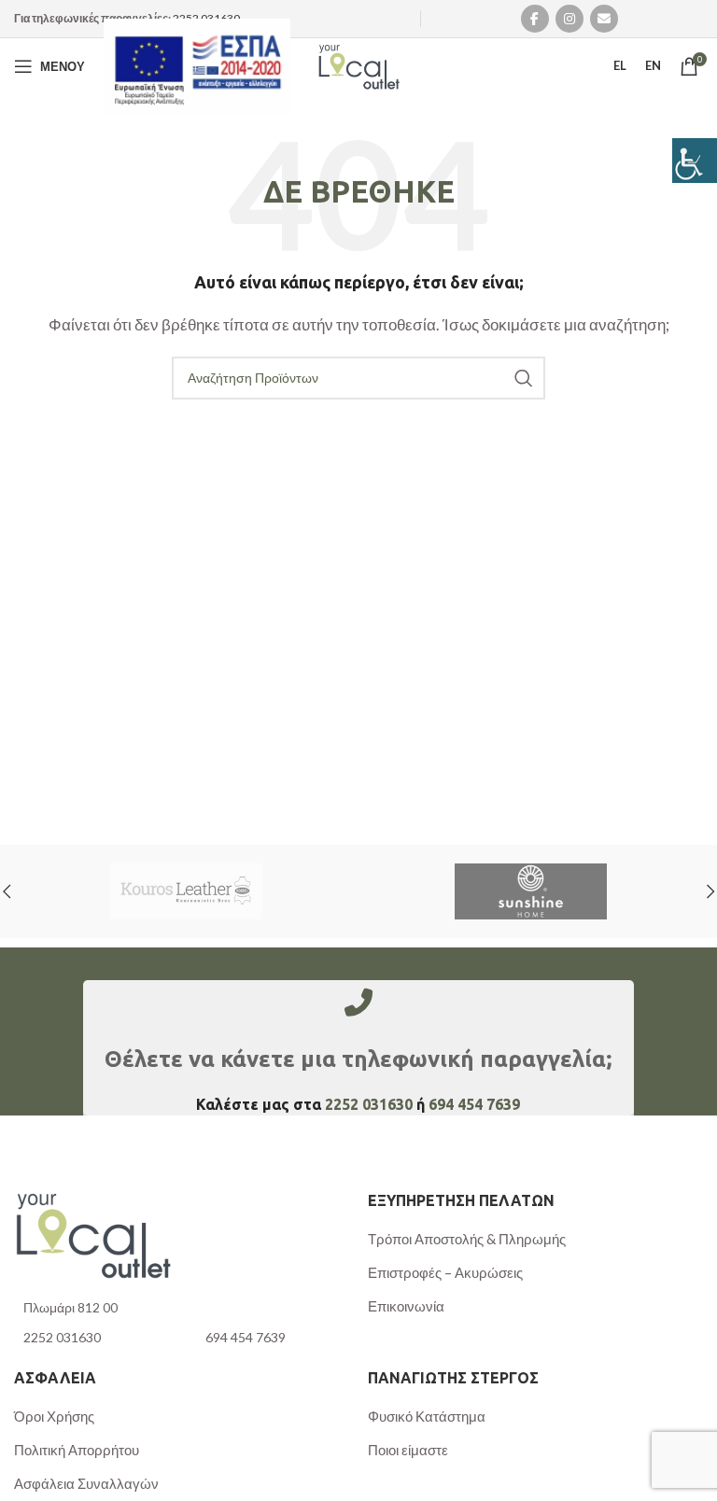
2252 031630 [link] (206, 18)
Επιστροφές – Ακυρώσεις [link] (445, 1272)
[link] (694, 160)
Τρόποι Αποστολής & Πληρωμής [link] (467, 1238)
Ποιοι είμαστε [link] (408, 1449)
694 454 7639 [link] (474, 1104)
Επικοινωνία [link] (406, 1306)
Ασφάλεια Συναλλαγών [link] (86, 1483)
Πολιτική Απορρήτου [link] (76, 1449)
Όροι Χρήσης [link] (54, 1416)
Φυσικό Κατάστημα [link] (426, 1416)
